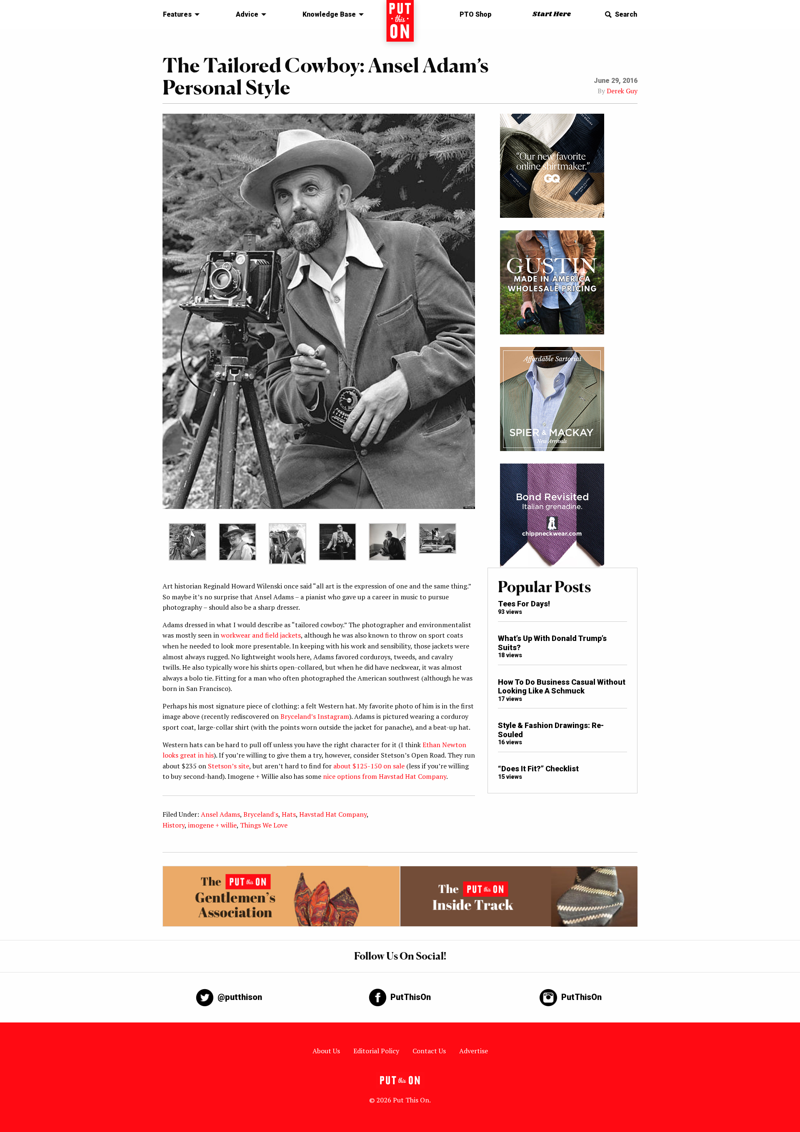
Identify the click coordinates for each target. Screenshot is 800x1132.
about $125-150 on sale (369, 765)
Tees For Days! (524, 603)
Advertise (473, 1050)
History (173, 825)
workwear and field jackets (261, 635)
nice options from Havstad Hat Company (384, 776)
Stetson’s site (228, 765)
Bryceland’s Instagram (314, 716)
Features (177, 14)
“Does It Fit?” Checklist (538, 768)
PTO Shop (476, 14)
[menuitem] (179, 14)
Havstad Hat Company (333, 814)
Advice (247, 14)
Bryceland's (260, 814)
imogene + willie (212, 825)
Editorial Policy (376, 1050)
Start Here (551, 14)
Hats (289, 814)
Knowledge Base (329, 14)
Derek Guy (622, 90)
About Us (326, 1050)
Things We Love (264, 825)
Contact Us (429, 1050)
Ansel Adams (220, 814)
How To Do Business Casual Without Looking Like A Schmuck (561, 687)
